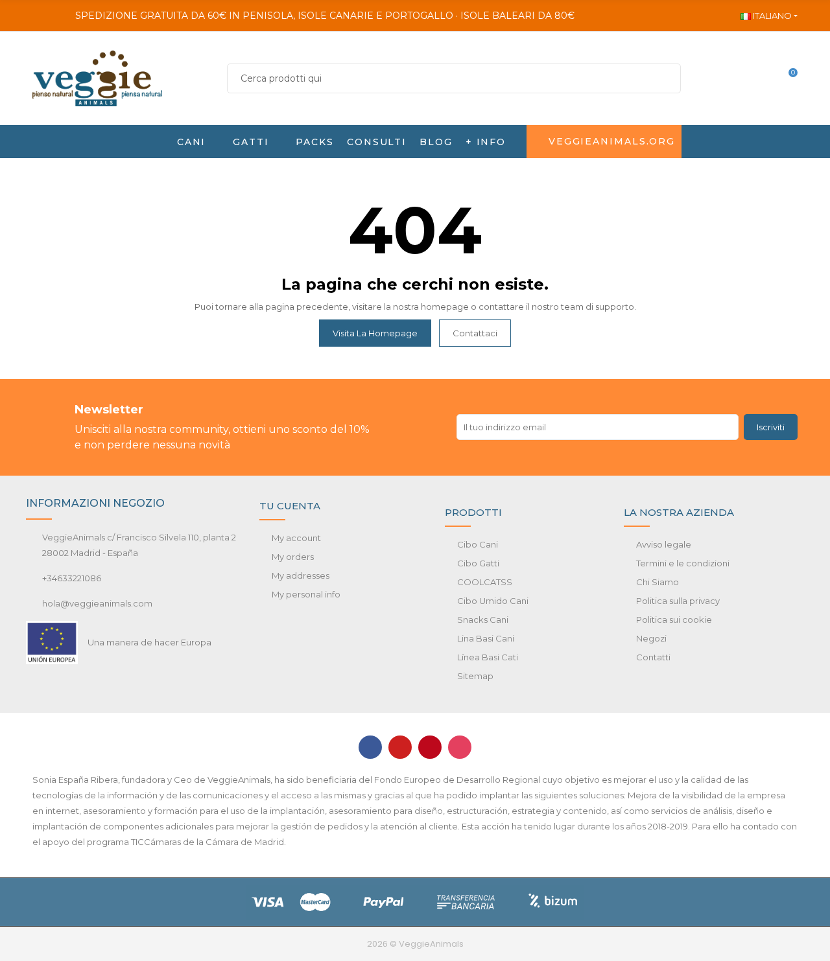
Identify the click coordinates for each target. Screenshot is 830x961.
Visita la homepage (375, 333)
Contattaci (475, 333)
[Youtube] (400, 747)
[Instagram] (459, 747)
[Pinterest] (430, 747)
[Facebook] (370, 747)
